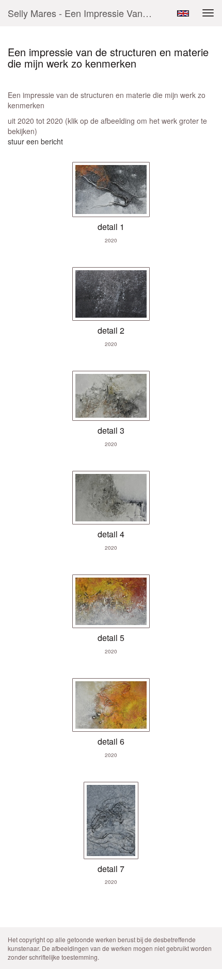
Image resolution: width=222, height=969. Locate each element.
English (183, 13)
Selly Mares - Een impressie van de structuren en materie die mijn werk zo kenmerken (84, 13)
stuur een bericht (35, 141)
